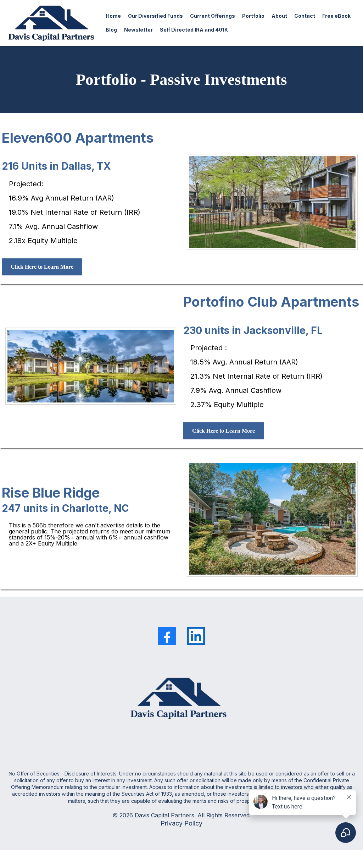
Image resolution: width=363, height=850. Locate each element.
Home (113, 16)
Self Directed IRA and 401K (194, 30)
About (279, 16)
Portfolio (253, 16)
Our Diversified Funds (155, 16)
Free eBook (336, 16)
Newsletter (138, 30)
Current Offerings (212, 16)
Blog (111, 30)
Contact (304, 16)
